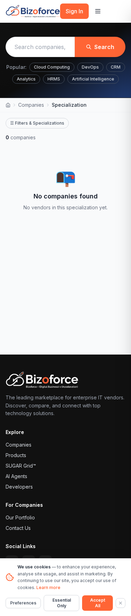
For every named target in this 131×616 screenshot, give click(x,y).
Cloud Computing (52, 67)
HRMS (54, 79)
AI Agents (16, 476)
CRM (116, 67)
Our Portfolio (20, 517)
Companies (31, 105)
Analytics (26, 79)
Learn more (48, 587)
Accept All (97, 602)
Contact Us (18, 528)
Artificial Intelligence (93, 79)
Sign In (74, 11)
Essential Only (61, 602)
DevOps (90, 67)
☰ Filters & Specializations (37, 123)
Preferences (23, 603)
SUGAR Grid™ (21, 466)
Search (104, 46)
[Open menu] (98, 11)
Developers (19, 487)
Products (16, 455)
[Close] (120, 603)
